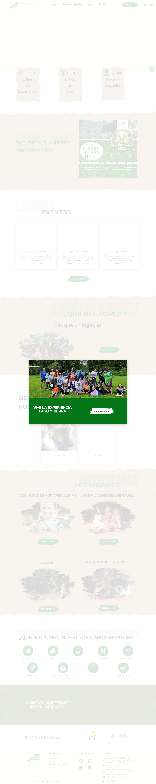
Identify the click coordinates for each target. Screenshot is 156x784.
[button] (124, 363)
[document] (78, 392)
